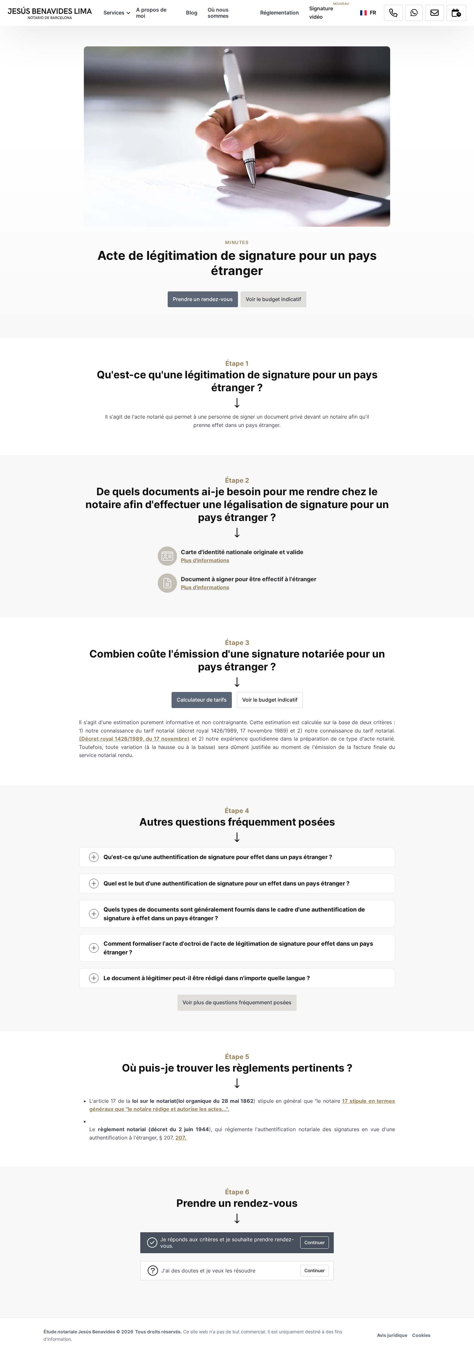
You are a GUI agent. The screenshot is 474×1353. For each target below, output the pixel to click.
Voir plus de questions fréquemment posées (237, 1002)
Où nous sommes (218, 12)
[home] (50, 13)
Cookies (421, 1335)
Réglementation (279, 12)
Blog (191, 12)
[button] (114, 12)
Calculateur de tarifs (202, 699)
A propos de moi (151, 12)
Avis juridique (392, 1335)
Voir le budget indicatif (270, 699)
